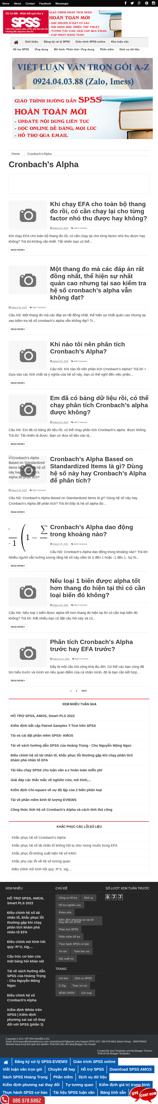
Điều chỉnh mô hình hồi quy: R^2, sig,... (42, 869)
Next (84, 691)
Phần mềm (107, 49)
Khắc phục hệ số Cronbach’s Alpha (39, 838)
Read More (17, 250)
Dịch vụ (88, 897)
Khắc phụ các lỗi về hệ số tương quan (41, 861)
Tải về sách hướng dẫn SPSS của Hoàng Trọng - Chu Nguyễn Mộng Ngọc (71, 745)
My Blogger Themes (141, 1050)
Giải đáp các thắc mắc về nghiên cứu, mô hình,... (51, 780)
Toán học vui (81, 951)
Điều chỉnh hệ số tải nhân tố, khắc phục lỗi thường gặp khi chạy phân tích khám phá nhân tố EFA (25, 922)
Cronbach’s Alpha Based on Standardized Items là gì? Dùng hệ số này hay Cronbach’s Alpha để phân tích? (98, 470)
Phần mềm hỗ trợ (69, 936)
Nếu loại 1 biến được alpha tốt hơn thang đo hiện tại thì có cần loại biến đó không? (97, 588)
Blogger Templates (120, 1053)
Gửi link (63, 978)
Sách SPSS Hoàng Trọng (25, 1077)
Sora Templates (118, 1050)
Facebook (45, 3)
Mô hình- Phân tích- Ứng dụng (74, 49)
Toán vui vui (79, 985)
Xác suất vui (66, 958)
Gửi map (86, 992)
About (17, 3)
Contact (30, 3)
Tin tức (63, 951)
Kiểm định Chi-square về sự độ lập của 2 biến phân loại (56, 790)
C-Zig (62, 985)
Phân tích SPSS (68, 929)
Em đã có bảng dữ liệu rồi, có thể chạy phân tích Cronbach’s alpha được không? (99, 405)
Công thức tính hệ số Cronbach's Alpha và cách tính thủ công (61, 810)
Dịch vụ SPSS (83, 978)
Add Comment (80, 228)
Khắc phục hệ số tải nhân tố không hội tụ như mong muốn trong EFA (64, 845)
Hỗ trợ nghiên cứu (70, 905)
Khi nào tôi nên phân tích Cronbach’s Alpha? (87, 348)
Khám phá (65, 912)
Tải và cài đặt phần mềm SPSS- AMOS (42, 735)
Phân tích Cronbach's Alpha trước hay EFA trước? (91, 645)
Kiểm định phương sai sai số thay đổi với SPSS (76, 920)
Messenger (61, 3)
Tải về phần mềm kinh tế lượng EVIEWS (43, 800)
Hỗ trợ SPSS (21, 49)
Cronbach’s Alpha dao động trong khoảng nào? (91, 531)
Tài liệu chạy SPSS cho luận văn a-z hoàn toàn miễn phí (56, 770)
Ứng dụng (41, 49)
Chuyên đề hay (61, 1069)
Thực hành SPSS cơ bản (74, 943)
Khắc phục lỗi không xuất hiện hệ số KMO (44, 853)
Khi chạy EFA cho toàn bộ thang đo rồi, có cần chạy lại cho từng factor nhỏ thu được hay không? (98, 211)
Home (5, 3)
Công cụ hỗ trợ (68, 897)
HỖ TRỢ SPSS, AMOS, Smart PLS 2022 (43, 716)
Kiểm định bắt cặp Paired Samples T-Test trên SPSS (53, 726)
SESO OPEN (66, 992)
